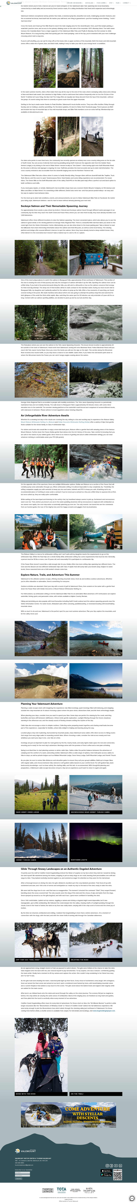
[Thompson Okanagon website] (48, 1190)
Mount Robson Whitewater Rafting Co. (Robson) (38, 422)
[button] (132, 1199)
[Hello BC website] (75, 1191)
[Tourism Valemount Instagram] (107, 1166)
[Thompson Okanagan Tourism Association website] (61, 1190)
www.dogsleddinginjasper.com (104, 1011)
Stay (110, 3)
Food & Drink (101, 3)
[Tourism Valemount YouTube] (116, 1166)
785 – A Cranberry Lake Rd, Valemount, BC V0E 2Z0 (31, 1160)
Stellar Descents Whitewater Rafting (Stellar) (74, 422)
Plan (117, 3)
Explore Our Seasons (74, 3)
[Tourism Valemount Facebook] (111, 1166)
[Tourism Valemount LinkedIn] (120, 1166)
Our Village (89, 3)
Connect (126, 3)
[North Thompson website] (89, 1191)
